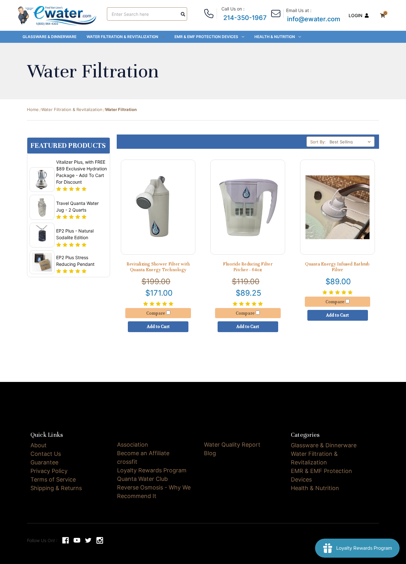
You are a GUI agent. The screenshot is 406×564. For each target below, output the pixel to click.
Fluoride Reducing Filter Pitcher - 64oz (248, 266)
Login (355, 15)
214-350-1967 (245, 18)
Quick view (158, 192)
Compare (156, 204)
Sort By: (318, 141)
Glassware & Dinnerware (49, 36)
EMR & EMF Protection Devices (206, 36)
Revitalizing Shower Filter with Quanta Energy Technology (158, 266)
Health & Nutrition (274, 36)
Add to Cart (158, 217)
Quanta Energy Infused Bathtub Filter (337, 266)
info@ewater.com (313, 19)
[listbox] (351, 141)
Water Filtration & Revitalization (122, 36)
